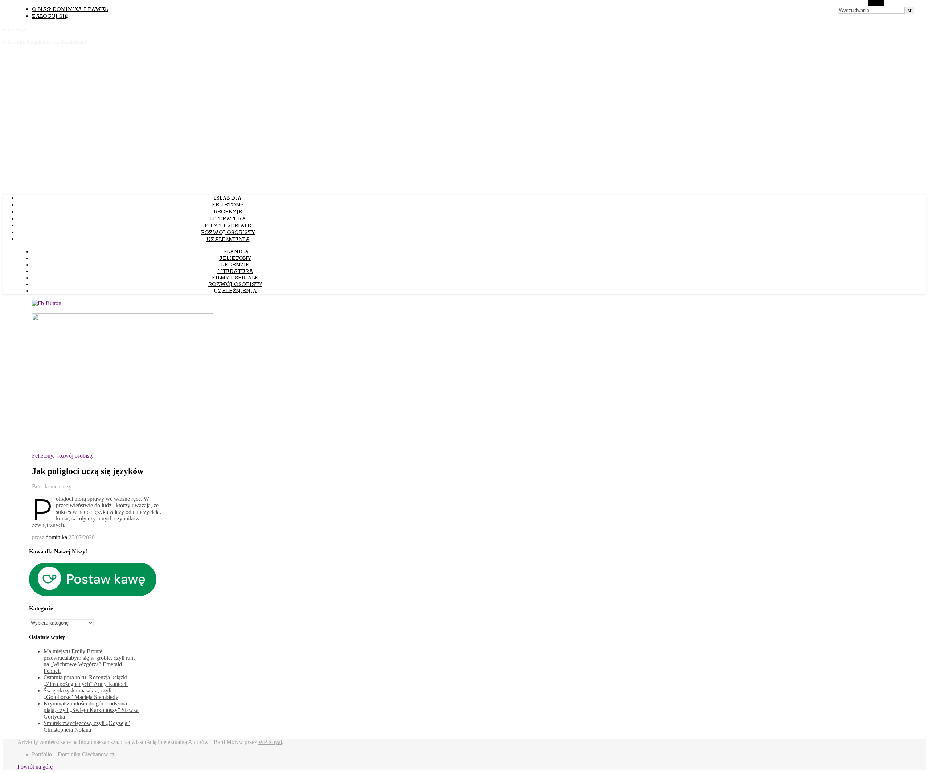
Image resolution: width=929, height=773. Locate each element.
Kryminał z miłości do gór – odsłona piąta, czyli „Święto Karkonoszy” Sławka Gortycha (91, 710)
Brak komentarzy (51, 486)
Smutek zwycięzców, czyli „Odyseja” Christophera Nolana (87, 726)
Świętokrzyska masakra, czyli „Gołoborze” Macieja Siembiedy (81, 693)
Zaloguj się (50, 16)
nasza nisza (14, 29)
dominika (56, 537)
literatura (228, 219)
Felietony (228, 205)
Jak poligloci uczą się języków (87, 471)
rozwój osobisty (228, 232)
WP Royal (270, 742)
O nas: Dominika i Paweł (70, 9)
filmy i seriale (228, 225)
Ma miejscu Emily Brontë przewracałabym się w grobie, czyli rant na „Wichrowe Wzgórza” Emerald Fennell (89, 661)
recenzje (228, 212)
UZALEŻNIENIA (228, 239)
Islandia (228, 198)
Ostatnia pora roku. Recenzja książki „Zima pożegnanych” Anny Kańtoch (86, 680)
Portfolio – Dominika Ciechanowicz (73, 754)
